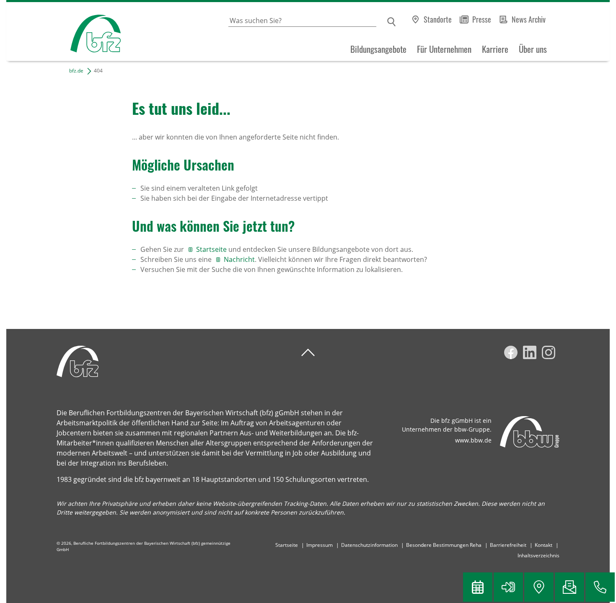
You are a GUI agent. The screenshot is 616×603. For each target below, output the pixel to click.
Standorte (438, 19)
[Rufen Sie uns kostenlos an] (600, 587)
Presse (481, 19)
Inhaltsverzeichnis (538, 555)
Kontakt (543, 545)
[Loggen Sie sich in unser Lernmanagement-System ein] (508, 587)
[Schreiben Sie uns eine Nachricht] (569, 587)
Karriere (495, 49)
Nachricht (239, 259)
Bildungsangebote (378, 49)
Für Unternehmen (444, 49)
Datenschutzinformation (369, 545)
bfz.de (76, 70)
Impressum (319, 545)
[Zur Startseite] (63, 31)
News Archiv (529, 19)
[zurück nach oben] (308, 353)
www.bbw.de (473, 440)
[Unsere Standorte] (539, 587)
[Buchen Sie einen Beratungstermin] (477, 587)
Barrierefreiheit (508, 545)
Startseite (212, 249)
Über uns (533, 49)
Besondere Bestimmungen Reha (443, 545)
